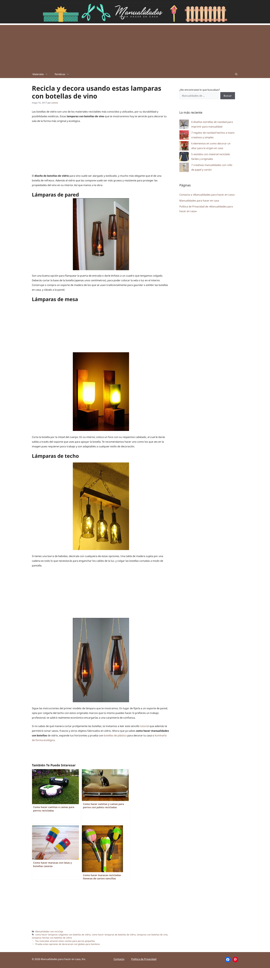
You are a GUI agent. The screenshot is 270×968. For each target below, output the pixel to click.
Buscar (228, 95)
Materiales (38, 74)
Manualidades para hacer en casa (199, 200)
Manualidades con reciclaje (49, 931)
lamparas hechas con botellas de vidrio (52, 937)
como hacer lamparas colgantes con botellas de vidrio (63, 934)
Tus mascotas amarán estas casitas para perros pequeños (65, 940)
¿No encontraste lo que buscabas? (199, 89)
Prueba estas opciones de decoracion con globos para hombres (67, 944)
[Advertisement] (135, 47)
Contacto (119, 959)
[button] (236, 74)
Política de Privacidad (143, 959)
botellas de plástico (115, 735)
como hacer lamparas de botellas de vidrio (114, 934)
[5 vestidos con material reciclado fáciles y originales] (184, 157)
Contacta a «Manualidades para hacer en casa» (207, 194)
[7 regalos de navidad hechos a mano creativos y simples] (184, 135)
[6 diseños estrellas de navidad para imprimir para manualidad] (184, 125)
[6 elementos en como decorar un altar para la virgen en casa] (184, 146)
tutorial (144, 726)
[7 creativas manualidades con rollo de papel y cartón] (184, 168)
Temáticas (60, 74)
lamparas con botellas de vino (152, 934)
